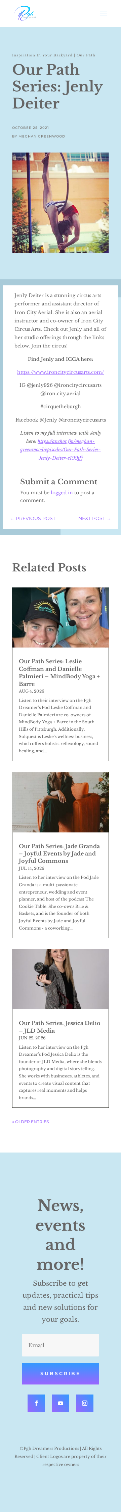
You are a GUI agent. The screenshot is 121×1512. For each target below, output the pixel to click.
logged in (62, 493)
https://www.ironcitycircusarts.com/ (60, 372)
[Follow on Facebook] (36, 1403)
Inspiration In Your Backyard (42, 55)
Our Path (86, 55)
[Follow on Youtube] (60, 1403)
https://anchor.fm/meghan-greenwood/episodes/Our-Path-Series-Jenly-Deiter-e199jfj (60, 449)
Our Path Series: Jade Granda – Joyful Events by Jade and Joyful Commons (59, 853)
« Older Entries (30, 1121)
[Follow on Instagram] (84, 1403)
